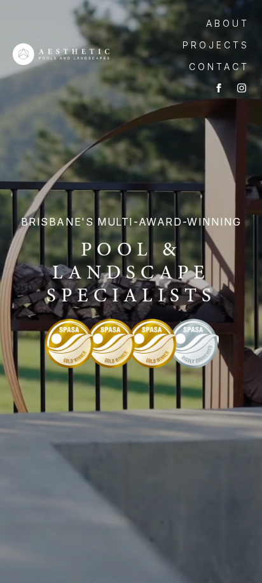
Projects (216, 45)
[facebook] (218, 88)
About (227, 23)
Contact (219, 66)
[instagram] (241, 88)
